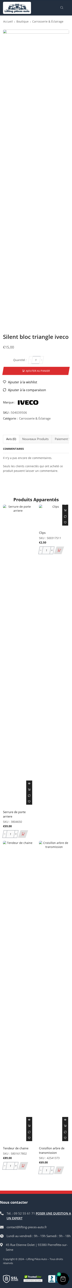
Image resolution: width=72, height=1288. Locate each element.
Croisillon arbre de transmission (51, 1150)
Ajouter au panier (38, 370)
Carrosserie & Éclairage (47, 21)
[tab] (11, 439)
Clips (42, 533)
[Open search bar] (62, 7)
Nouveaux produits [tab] (35, 439)
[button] (23, 834)
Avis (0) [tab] (11, 439)
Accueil (8, 21)
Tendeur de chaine (15, 1148)
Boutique (22, 21)
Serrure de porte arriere (14, 814)
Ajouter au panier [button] (29, 790)
